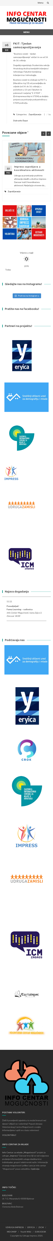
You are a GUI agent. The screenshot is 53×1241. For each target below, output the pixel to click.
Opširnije (35, 1169)
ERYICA (31, 1227)
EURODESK (40, 1231)
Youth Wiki (25, 1231)
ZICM (41, 1227)
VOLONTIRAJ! (9, 1135)
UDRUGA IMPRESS (15, 1227)
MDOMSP (12, 1231)
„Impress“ (14, 1155)
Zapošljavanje (35, 114)
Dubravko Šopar (20, 120)
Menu (40, 2)
